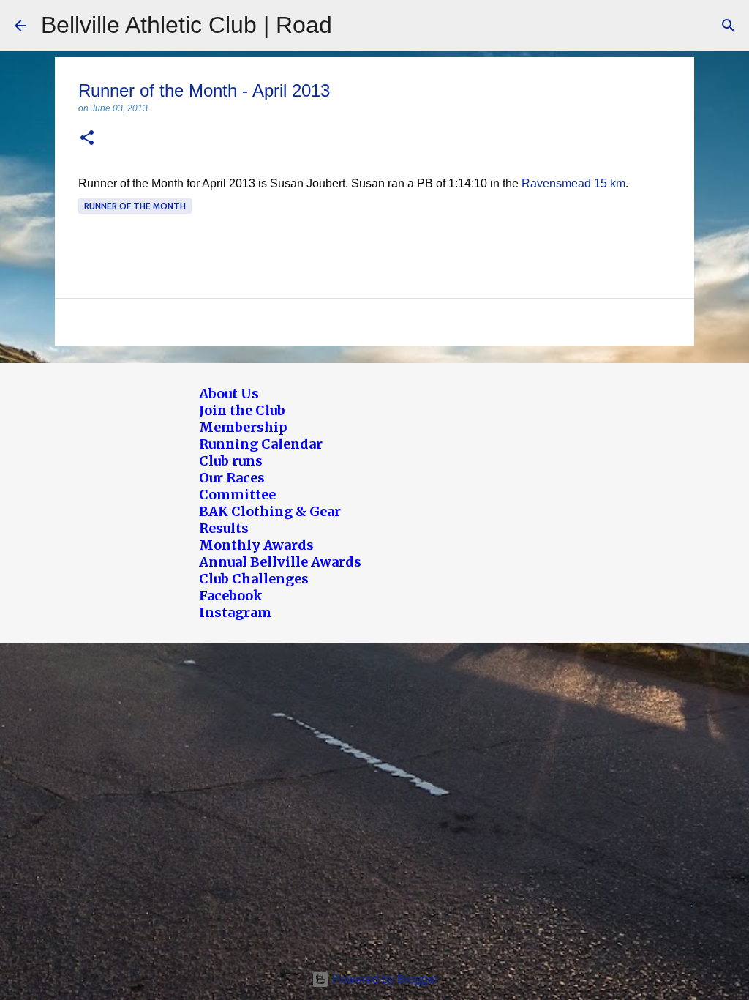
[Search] (728, 25)
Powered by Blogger (383, 979)
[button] (87, 139)
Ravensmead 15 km (573, 183)
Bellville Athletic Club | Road (186, 25)
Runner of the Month (135, 206)
